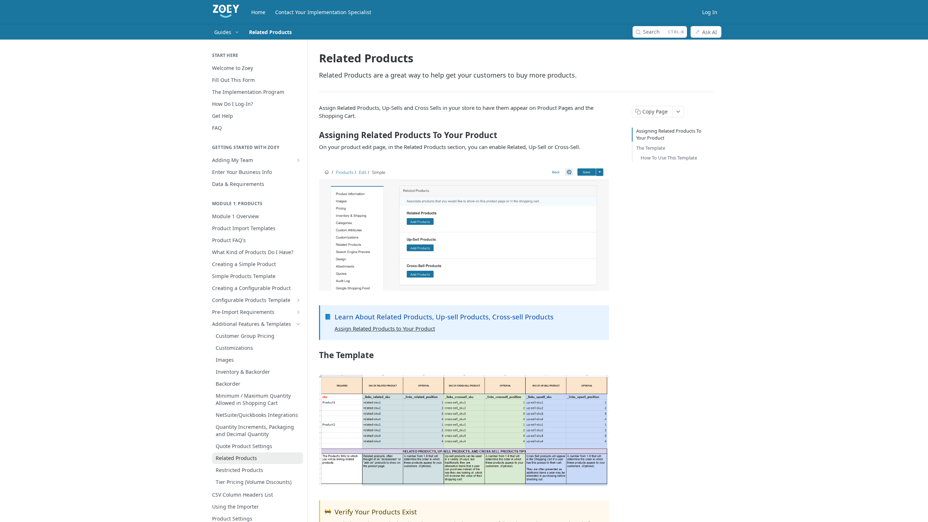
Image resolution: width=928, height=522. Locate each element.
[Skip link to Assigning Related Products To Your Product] (314, 135)
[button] (464, 228)
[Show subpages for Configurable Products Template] (298, 300)
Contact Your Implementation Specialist (323, 12)
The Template (650, 148)
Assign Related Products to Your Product (385, 328)
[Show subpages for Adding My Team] (298, 160)
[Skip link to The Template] (314, 355)
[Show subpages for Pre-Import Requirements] (298, 312)
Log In (709, 12)
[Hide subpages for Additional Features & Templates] (298, 324)
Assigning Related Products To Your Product (668, 134)
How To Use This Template (669, 157)
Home (258, 12)
